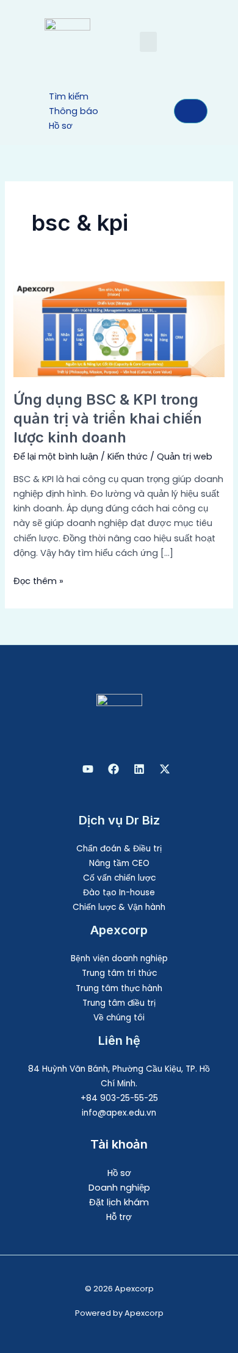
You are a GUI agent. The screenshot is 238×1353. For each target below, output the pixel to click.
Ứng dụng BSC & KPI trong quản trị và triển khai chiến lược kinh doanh (107, 418)
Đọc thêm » (38, 580)
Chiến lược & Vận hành (119, 907)
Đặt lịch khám (119, 1202)
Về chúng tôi (119, 1017)
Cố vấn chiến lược (119, 878)
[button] (148, 42)
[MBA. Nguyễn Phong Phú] (139, 768)
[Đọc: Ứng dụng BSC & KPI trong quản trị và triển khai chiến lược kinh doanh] (118, 329)
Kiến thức (127, 456)
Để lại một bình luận (55, 456)
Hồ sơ (119, 1173)
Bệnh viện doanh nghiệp (119, 958)
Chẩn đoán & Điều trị (119, 848)
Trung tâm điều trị (119, 1003)
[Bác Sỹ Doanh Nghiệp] (87, 768)
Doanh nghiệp (119, 1188)
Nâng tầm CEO (119, 863)
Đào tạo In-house (119, 892)
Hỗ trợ (119, 1217)
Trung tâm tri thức (119, 973)
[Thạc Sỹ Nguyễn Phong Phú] (113, 768)
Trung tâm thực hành (119, 988)
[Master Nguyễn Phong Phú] (164, 768)
